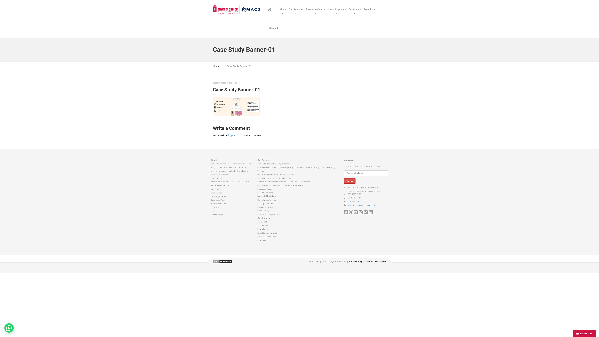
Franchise (369, 9)
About (282, 9)
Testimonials (263, 225)
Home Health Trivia (219, 203)
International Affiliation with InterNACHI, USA (230, 182)
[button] (9, 328)
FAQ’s (213, 211)
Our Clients (354, 9)
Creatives (215, 207)
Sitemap (368, 261)
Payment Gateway (265, 192)
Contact (273, 28)
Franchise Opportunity (267, 233)
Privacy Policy (355, 261)
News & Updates (337, 9)
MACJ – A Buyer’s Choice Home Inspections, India (232, 164)
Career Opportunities (266, 236)
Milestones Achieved (219, 174)
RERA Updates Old (265, 203)
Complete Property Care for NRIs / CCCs (274, 178)
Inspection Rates (264, 189)
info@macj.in (353, 201)
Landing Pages (217, 214)
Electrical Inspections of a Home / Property (276, 174)
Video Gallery (263, 211)
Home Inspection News (267, 200)
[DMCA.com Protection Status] (222, 261)
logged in (233, 135)
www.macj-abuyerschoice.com (361, 205)
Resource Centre (315, 9)
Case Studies (216, 193)
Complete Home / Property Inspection (273, 164)
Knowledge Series (218, 196)
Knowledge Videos (218, 200)
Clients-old (262, 222)
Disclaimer (380, 261)
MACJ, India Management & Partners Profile (229, 171)
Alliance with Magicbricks (268, 214)
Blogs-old (215, 189)
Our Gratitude (217, 178)
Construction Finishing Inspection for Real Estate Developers (283, 182)
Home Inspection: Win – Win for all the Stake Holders (280, 185)
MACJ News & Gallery (266, 207)
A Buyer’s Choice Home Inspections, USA (228, 167)
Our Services (296, 9)
